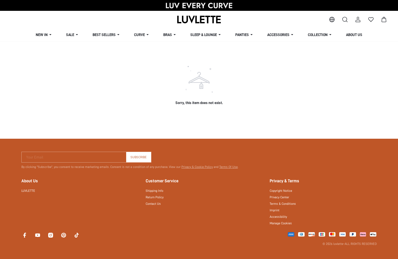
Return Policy (155, 197)
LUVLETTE (28, 191)
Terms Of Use (228, 167)
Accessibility (278, 217)
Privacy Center (279, 197)
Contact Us (153, 204)
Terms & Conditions (283, 204)
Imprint (274, 210)
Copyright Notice (281, 191)
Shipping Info (154, 191)
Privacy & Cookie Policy (197, 167)
